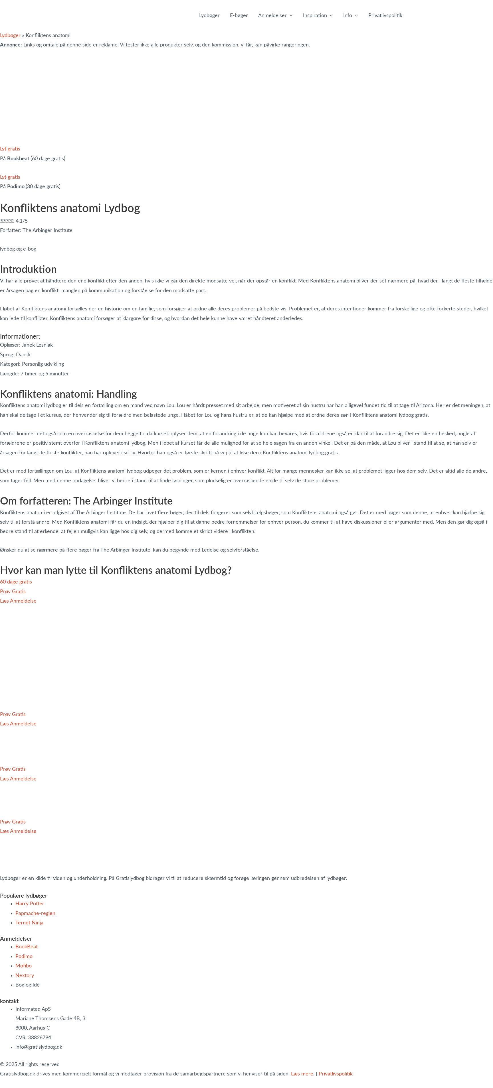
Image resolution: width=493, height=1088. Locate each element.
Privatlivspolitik (336, 1074)
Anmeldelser (272, 15)
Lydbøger (209, 15)
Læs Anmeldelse (18, 601)
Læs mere (302, 1074)
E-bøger (239, 15)
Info (347, 15)
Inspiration (315, 15)
